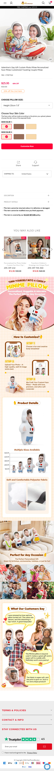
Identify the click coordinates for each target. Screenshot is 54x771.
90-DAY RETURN (30, 215)
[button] (2, 255)
